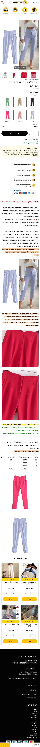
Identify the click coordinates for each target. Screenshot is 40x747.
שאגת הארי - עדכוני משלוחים (29, 694)
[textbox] (20, 656)
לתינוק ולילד (34, 723)
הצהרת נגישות (33, 735)
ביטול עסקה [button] (32, 690)
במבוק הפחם (33, 725)
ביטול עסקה (34, 729)
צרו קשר (35, 731)
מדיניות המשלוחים (32, 737)
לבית (36, 719)
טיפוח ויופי (34, 713)
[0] (3, 2)
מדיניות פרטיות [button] (32, 685)
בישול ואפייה (33, 717)
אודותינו (35, 727)
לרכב (35, 721)
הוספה (29, 599)
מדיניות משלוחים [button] (31, 698)
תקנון (26, 661)
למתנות (35, 715)
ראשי (35, 709)
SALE (35, 711)
